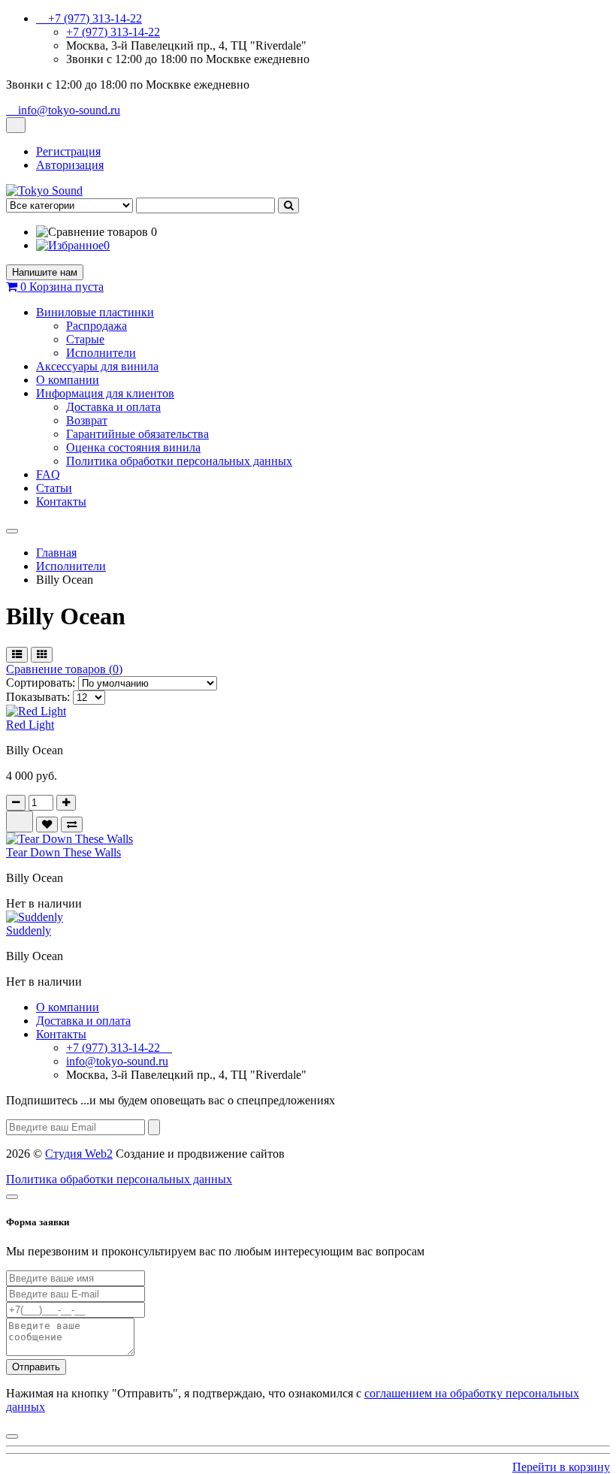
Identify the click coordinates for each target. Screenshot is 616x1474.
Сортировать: (40, 682)
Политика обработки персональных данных (179, 461)
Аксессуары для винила (97, 366)
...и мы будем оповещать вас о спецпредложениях (170, 1100)
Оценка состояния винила (133, 447)
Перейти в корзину (561, 1466)
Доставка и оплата (113, 406)
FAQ (48, 474)
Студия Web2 (79, 1153)
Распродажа (96, 325)
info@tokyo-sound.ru (117, 1061)
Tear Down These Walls (63, 852)
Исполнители (101, 352)
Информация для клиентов (105, 393)
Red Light (30, 724)
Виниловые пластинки (95, 312)
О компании (67, 379)
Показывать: (38, 696)
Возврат (86, 420)
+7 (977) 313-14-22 (113, 32)
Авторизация (70, 165)
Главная (56, 552)
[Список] (17, 655)
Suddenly (28, 930)
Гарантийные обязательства (137, 433)
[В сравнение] (72, 824)
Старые (85, 339)
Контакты (61, 501)
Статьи (54, 488)
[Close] (12, 1197)
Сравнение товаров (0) (64, 669)
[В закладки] (47, 824)
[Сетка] (42, 655)
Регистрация (68, 151)
